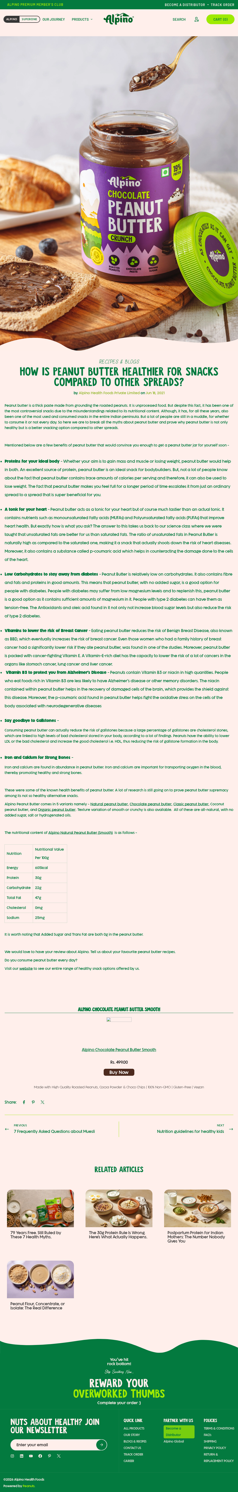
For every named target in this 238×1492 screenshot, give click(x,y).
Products (80, 19)
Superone (29, 19)
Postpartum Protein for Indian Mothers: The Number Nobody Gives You (196, 1237)
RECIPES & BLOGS (119, 361)
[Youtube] (31, 1456)
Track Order (223, 5)
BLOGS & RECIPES (135, 1441)
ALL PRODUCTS (134, 1428)
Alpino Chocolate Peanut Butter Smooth (119, 1049)
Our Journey (54, 19)
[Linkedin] (21, 1456)
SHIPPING (210, 1441)
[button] (220, 19)
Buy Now (119, 1072)
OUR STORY (132, 1435)
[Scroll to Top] (227, 1466)
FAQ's (207, 1435)
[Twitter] (42, 1102)
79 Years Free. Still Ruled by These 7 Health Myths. (35, 1235)
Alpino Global (174, 1441)
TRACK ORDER (133, 1454)
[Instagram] (12, 1456)
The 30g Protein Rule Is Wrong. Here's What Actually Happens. (118, 1235)
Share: (11, 1102)
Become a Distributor (185, 5)
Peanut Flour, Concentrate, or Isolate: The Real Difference (37, 1306)
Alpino (11, 19)
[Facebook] (24, 1102)
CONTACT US (132, 1448)
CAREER (129, 1461)
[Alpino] (119, 19)
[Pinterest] (33, 1102)
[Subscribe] (101, 1445)
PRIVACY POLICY (215, 1448)
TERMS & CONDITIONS (219, 1428)
